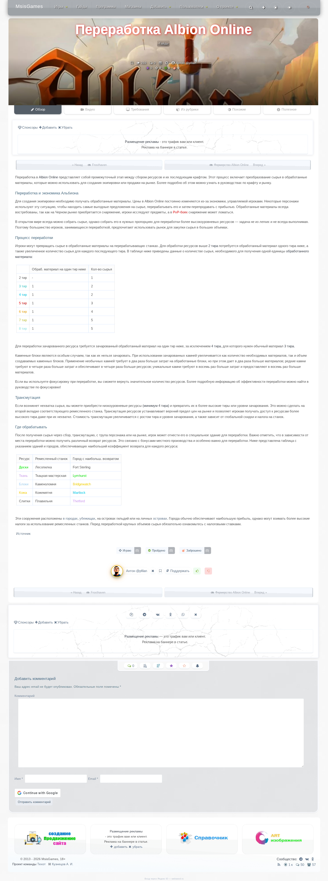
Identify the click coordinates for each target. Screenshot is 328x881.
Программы (106, 7)
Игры (58, 7)
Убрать (67, 127)
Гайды (82, 7)
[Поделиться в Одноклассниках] (170, 615)
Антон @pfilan (186, 63)
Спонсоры (30, 127)
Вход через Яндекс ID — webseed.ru (164, 878)
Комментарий (25, 696)
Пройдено (162, 550)
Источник (23, 533)
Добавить (158, 7)
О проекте (225, 7)
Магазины (133, 7)
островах (160, 518)
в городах (70, 518)
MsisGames (29, 6)
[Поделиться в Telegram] (144, 615)
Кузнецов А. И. (62, 864)
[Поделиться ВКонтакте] (158, 615)
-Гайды (163, 43)
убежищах (87, 518)
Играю (130, 550)
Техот (41, 864)
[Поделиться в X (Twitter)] (195, 615)
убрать (137, 846)
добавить (120, 846)
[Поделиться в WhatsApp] (183, 615)
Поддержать (179, 571)
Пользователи (191, 7)
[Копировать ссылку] (131, 615)
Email (93, 778)
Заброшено (197, 550)
